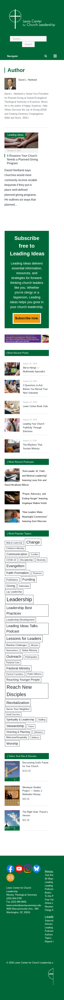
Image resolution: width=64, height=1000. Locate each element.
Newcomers (12, 650)
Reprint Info (51, 941)
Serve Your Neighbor (18, 709)
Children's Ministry (15, 548)
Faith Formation (17, 573)
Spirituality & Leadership (20, 719)
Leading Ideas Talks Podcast (22, 628)
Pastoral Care (13, 663)
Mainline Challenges (16, 645)
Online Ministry (29, 650)
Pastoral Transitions (14, 674)
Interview (24, 586)
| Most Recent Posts (17, 352)
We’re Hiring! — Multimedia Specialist (34, 369)
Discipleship (26, 560)
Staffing (42, 719)
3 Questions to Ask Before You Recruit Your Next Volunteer (35, 389)
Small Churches (13, 714)
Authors (49, 934)
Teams (31, 726)
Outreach (13, 656)
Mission (34, 645)
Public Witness (34, 674)
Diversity (41, 560)
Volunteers (38, 732)
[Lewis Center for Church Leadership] (32, 19)
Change (33, 542)
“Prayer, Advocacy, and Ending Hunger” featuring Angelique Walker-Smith (34, 498)
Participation (31, 657)
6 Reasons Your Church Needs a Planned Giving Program (22, 159)
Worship (12, 743)
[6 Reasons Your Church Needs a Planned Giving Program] (21, 141)
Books (48, 892)
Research (50, 906)
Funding (28, 579)
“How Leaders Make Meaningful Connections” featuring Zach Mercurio (34, 517)
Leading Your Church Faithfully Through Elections (33, 427)
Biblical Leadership (14, 543)
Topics (48, 938)
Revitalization (17, 703)
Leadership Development (20, 619)
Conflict (34, 554)
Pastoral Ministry (18, 668)
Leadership (19, 599)
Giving (10, 586)
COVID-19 (11, 560)
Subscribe (50, 920)
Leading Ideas (15, 134)
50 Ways (49, 878)
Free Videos (51, 899)
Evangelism (15, 566)
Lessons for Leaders (23, 638)
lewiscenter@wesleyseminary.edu (23, 905)
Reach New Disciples (19, 690)
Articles (49, 924)
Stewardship (15, 726)
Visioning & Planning (18, 731)
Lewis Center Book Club (35, 406)
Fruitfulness (12, 580)
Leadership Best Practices (19, 610)
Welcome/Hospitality (16, 737)
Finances (37, 573)
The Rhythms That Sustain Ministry (32, 446)
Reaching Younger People (23, 679)
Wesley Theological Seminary (21, 894)
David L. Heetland (27, 79)
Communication (16, 554)
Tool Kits (49, 875)
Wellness (35, 737)
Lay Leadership (14, 591)
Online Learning (53, 903)
